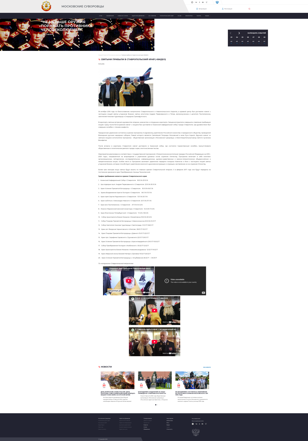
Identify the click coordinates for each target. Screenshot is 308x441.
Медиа (207, 15)
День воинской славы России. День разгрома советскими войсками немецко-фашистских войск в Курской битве (118, 393)
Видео (168, 424)
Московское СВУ (102, 422)
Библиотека (189, 15)
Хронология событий (124, 420)
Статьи (145, 427)
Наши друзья (170, 418)
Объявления (110, 15)
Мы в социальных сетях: (198, 421)
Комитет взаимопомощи (125, 427)
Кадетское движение (138, 15)
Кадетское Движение (124, 418)
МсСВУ (179, 15)
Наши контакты (102, 429)
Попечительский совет (167, 15)
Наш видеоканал (196, 418)
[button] (154, 46)
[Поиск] (249, 9)
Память (199, 15)
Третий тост (147, 422)
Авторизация (203, 9)
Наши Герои (101, 424)
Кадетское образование (125, 422)
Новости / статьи (123, 15)
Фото (168, 422)
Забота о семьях (148, 420)
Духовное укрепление (124, 424)
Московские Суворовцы (83, 6)
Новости (146, 424)
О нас (100, 15)
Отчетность (169, 429)
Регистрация (228, 9)
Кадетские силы (123, 429)
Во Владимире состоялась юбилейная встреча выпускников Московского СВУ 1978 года (191, 393)
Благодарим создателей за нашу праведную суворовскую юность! (152, 392)
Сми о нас (100, 427)
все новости (207, 367)
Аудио (168, 427)
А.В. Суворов (152, 15)
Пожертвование (148, 418)
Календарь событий (257, 33)
